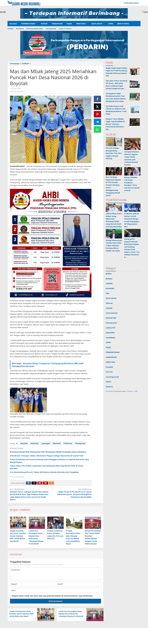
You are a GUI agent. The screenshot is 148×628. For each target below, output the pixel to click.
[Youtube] (45, 483)
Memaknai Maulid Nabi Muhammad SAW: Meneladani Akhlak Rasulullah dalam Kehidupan (48, 452)
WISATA (109, 386)
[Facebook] (28, 483)
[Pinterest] (39, 483)
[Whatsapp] (97, 129)
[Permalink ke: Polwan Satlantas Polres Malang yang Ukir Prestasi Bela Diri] (55, 523)
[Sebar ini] (97, 99)
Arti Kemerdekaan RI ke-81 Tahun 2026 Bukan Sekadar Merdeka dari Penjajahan (44, 472)
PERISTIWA (110, 362)
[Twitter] (34, 483)
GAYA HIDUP (111, 298)
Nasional (57, 443)
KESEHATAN (111, 318)
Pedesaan (68, 443)
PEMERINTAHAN (112, 352)
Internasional (111, 313)
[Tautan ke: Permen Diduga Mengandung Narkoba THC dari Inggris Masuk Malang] (114, 142)
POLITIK (109, 372)
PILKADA (109, 367)
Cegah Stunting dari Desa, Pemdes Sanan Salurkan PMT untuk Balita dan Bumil (18, 536)
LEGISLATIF (110, 328)
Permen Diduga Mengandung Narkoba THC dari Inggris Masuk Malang (113, 153)
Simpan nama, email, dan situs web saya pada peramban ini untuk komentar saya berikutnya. (52, 596)
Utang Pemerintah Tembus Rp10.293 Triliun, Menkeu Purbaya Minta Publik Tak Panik (114, 245)
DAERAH (109, 283)
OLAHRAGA (110, 337)
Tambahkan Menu (131, 3)
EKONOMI (110, 288)
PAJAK (108, 347)
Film (107, 293)
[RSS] (51, 483)
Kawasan (34, 443)
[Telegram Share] (97, 122)
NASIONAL (110, 332)
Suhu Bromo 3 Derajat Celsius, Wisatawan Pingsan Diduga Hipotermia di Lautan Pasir (47, 455)
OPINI (108, 342)
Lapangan (46, 443)
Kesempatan (111, 323)
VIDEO (108, 382)
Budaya (109, 278)
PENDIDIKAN (111, 357)
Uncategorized (112, 377)
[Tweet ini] (97, 106)
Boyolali (24, 443)
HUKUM (109, 308)
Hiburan (109, 303)
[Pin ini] (97, 114)
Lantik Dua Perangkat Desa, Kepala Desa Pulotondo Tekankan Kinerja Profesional (71, 613)
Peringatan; (80, 443)
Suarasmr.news (120, 391)
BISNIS (109, 273)
